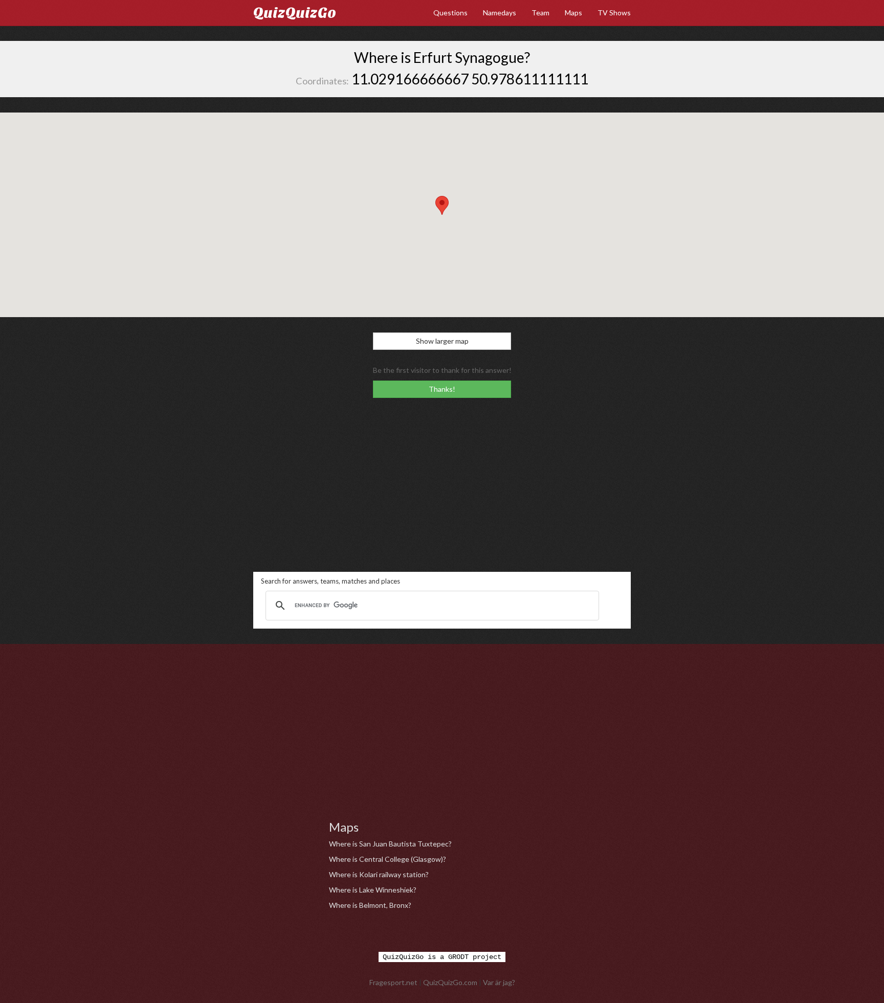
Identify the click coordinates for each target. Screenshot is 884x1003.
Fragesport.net (393, 982)
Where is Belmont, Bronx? (370, 905)
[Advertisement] (442, 484)
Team (540, 12)
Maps (573, 12)
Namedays (499, 12)
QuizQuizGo (294, 13)
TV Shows (614, 12)
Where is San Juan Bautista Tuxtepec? (390, 843)
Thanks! (442, 389)
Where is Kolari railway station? (379, 874)
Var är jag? (499, 982)
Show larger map (442, 341)
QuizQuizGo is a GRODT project (442, 957)
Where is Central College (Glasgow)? (387, 859)
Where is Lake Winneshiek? (372, 889)
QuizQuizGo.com (450, 982)
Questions (450, 12)
